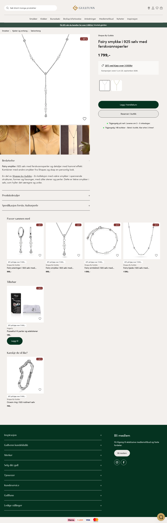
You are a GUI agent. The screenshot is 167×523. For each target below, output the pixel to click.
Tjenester (9, 475)
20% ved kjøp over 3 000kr (119, 65)
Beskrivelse (8, 160)
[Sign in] (152, 8)
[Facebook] (123, 462)
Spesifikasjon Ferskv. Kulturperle (20, 205)
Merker (8, 455)
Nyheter (120, 18)
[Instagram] (117, 462)
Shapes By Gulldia (106, 35)
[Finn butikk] (148, 8)
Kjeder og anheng (20, 30)
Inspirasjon (132, 18)
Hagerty (10, 328)
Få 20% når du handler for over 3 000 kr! (76, 25)
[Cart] (161, 8)
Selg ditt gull (11, 465)
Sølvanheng (36, 30)
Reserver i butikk (128, 113)
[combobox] (30, 8)
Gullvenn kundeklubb (16, 445)
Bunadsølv (55, 18)
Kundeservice (11, 485)
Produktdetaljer (11, 195)
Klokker (43, 18)
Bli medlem (122, 453)
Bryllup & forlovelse (72, 18)
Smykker (33, 18)
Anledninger (90, 18)
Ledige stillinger (13, 505)
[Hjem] (83, 8)
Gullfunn (9, 495)
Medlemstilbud (106, 18)
